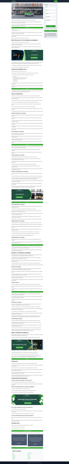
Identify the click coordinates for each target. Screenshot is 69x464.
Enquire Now (27, 144)
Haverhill (29, 455)
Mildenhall (29, 457)
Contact (56, 1)
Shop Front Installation (15, 24)
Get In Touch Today (27, 27)
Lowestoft (29, 456)
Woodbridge (13, 455)
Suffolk (13, 454)
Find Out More (27, 202)
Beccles (29, 454)
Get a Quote (26, 13)
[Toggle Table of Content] (18, 30)
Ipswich (13, 453)
